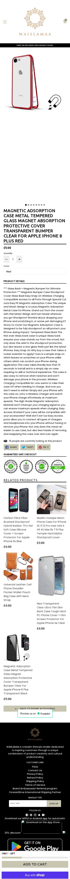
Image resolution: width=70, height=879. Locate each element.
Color (6, 266)
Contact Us (35, 770)
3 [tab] (31, 205)
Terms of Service (35, 785)
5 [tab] (36, 205)
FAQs (35, 766)
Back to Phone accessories (37, 708)
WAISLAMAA (12, 746)
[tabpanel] (35, 126)
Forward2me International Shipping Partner (35, 792)
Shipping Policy (35, 781)
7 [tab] (41, 205)
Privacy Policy (35, 774)
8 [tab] (44, 205)
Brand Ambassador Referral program (35, 788)
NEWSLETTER (35, 797)
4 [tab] (34, 205)
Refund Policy (35, 777)
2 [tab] (28, 205)
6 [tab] (39, 205)
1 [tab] (26, 205)
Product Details (14, 281)
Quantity (8, 253)
